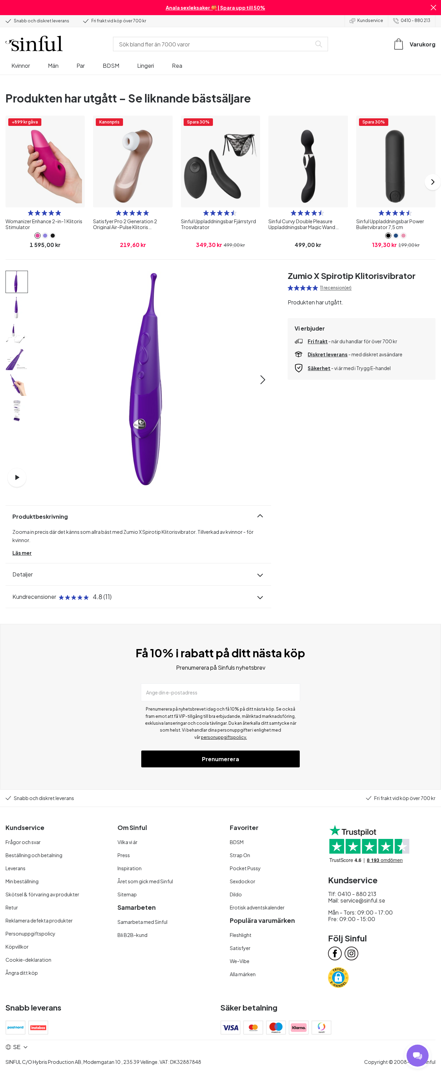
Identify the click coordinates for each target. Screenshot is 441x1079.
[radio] (30, 213)
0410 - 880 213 (415, 20)
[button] (433, 7)
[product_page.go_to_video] (17, 477)
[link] (37, 236)
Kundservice (370, 20)
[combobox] (213, 44)
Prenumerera (220, 759)
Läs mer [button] (22, 553)
